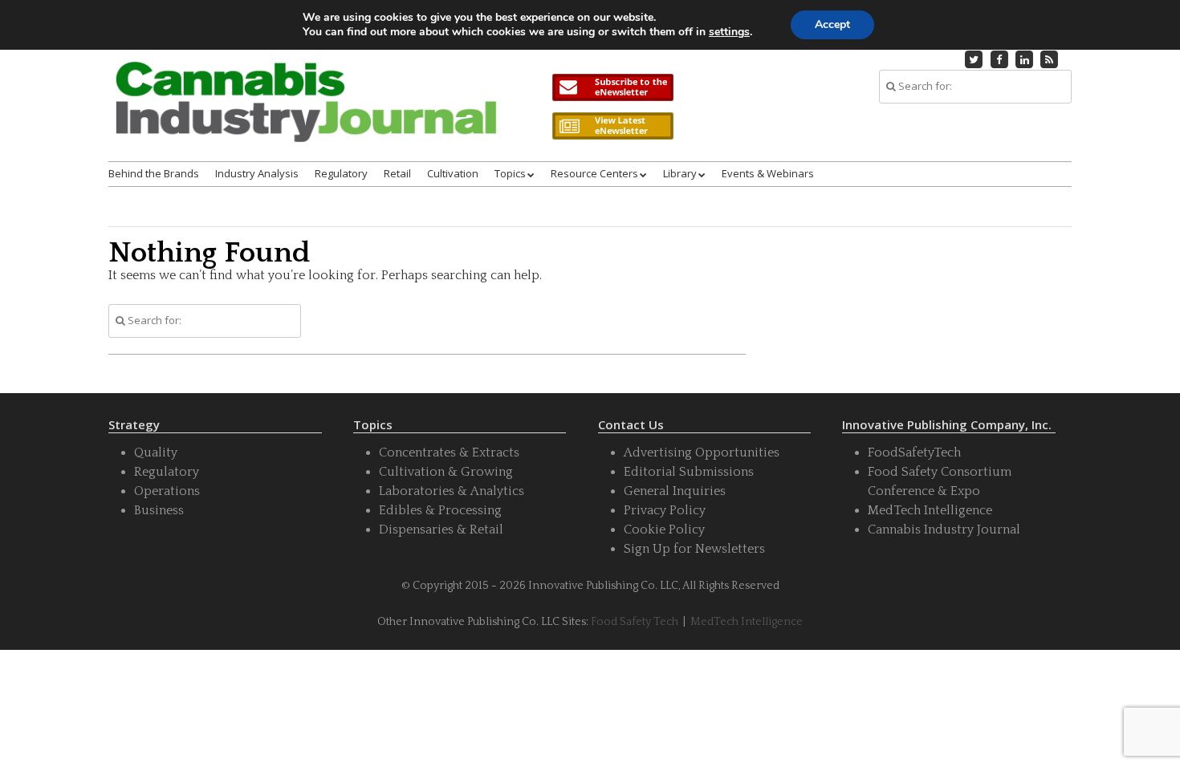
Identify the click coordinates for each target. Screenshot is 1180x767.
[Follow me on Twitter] (974, 59)
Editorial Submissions (689, 472)
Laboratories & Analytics (451, 491)
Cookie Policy (664, 529)
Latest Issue (612, 126)
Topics (510, 173)
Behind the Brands (153, 173)
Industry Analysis (257, 173)
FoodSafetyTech (914, 452)
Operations (167, 491)
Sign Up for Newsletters (694, 549)
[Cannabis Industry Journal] (304, 115)
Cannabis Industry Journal (944, 529)
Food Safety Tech (634, 621)
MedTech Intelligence (930, 510)
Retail (397, 173)
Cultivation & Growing (446, 472)
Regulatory (341, 173)
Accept (832, 24)
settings (729, 32)
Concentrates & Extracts (449, 452)
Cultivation (452, 173)
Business (159, 510)
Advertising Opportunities (701, 452)
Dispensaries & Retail (441, 529)
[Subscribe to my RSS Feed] (1050, 59)
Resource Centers (594, 173)
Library (680, 173)
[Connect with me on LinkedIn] (1024, 59)
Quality (155, 452)
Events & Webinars (768, 173)
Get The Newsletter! (612, 87)
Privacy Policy (665, 510)
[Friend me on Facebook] (999, 59)
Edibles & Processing (440, 510)
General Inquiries (675, 491)
